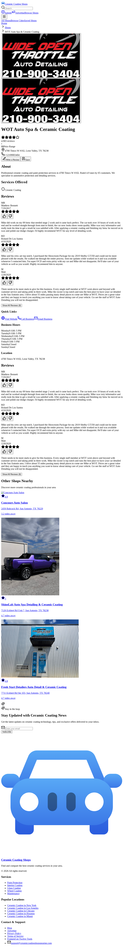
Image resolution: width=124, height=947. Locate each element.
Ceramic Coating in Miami (20, 916)
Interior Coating (14, 885)
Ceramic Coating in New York (21, 905)
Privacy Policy (14, 933)
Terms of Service (15, 936)
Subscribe (6, 732)
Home (4, 23)
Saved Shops (30, 20)
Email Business (45, 319)
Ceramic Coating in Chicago (20, 911)
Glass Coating (14, 888)
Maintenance (13, 893)
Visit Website (11, 319)
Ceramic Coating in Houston (21, 913)
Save (27, 160)
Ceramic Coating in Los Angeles (22, 908)
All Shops (6, 20)
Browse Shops (31, 13)
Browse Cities (17, 20)
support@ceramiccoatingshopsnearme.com (31, 943)
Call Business (27, 319)
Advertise (19, 13)
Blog (9, 928)
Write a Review (12, 160)
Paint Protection (14, 882)
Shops (8, 27)
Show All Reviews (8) (11, 305)
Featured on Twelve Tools (19, 939)
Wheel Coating (14, 891)
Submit (8, 13)
